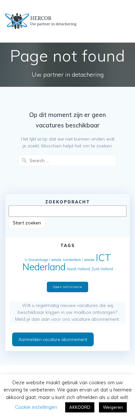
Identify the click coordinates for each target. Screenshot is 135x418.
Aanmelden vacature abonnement (52, 339)
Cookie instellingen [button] (36, 407)
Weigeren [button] (113, 407)
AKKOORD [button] (79, 407)
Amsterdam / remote (78, 259)
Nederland (44, 267)
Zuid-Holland (102, 269)
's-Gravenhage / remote (42, 259)
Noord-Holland (78, 269)
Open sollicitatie (67, 287)
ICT (103, 257)
